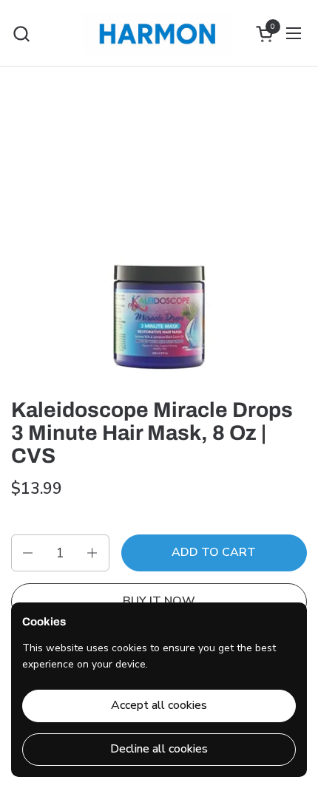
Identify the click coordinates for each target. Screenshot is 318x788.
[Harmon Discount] (157, 33)
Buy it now (159, 601)
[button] (21, 33)
